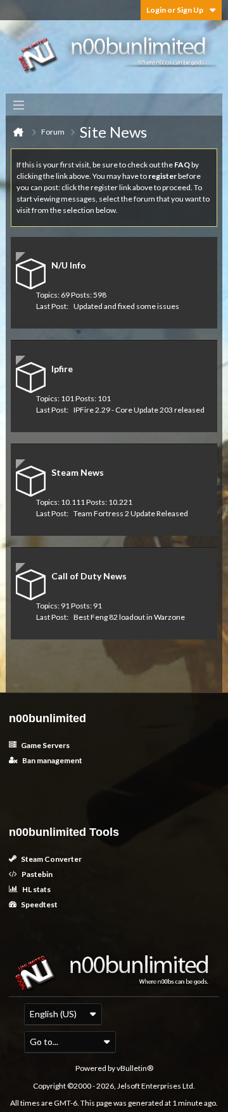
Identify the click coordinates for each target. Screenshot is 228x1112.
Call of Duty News (89, 576)
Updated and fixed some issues (126, 306)
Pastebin (36, 874)
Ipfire (62, 368)
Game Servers (45, 745)
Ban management (51, 760)
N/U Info (68, 265)
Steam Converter (51, 859)
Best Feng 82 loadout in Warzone (129, 617)
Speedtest (39, 904)
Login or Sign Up (174, 10)
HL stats (36, 889)
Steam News (77, 472)
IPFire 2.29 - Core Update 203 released (139, 409)
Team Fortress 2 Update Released (130, 513)
